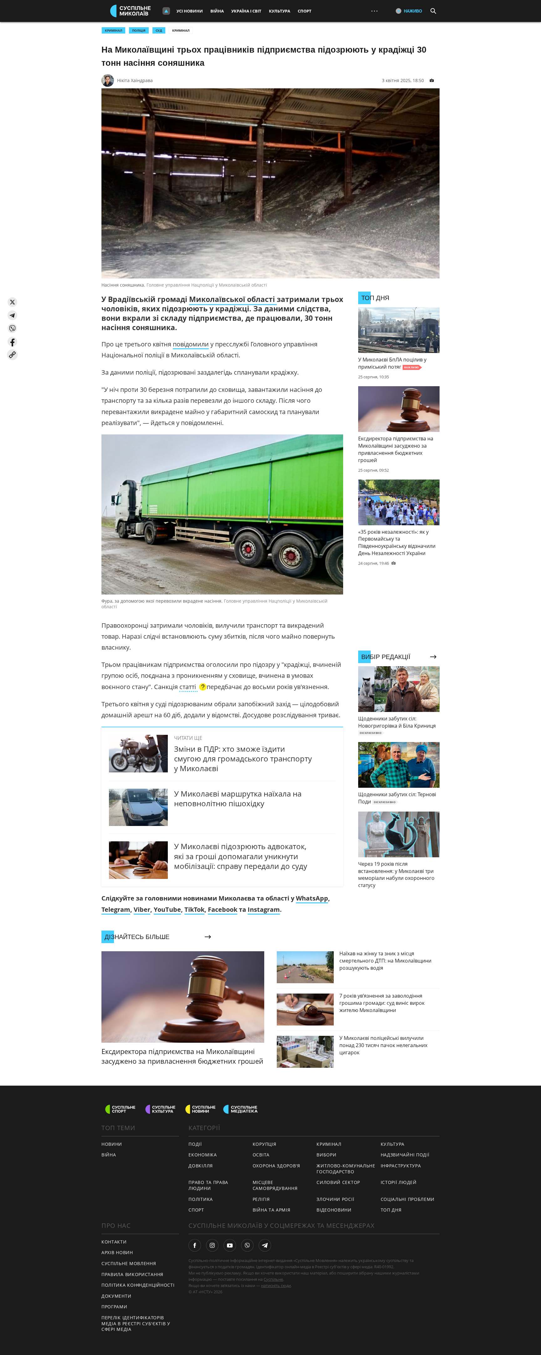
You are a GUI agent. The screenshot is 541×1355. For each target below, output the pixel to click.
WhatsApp (312, 898)
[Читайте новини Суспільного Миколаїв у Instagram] (212, 1245)
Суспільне (273, 1279)
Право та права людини (208, 1185)
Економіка (202, 1155)
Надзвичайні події (405, 1155)
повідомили (191, 344)
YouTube (167, 909)
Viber (142, 909)
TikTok (194, 909)
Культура (279, 11)
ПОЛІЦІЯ (139, 30)
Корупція (264, 1144)
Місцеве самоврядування (275, 1185)
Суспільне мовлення (128, 1263)
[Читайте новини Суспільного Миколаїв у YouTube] (230, 1245)
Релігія (261, 1199)
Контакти (114, 1242)
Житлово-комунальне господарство (346, 1169)
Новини (111, 1144)
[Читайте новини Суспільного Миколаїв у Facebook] (194, 1245)
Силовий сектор (338, 1182)
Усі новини (190, 11)
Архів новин (117, 1252)
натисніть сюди (276, 1285)
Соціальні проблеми (408, 1199)
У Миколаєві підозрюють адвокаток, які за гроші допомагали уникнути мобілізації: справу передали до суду (240, 856)
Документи (116, 1296)
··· (374, 11)
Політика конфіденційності (138, 1285)
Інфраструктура (401, 1166)
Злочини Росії (335, 1199)
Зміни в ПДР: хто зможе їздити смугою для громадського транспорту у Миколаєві (243, 758)
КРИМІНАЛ (113, 30)
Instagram (264, 909)
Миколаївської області (233, 299)
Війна (217, 11)
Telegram (115, 909)
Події (195, 1144)
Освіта (261, 1155)
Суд (159, 30)
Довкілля (200, 1166)
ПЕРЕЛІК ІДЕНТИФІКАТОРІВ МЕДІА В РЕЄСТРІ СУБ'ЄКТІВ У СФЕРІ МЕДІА (135, 1323)
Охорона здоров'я (276, 1166)
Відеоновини (334, 1210)
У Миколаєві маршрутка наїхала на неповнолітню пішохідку (237, 798)
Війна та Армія (272, 1210)
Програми (114, 1307)
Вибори (326, 1155)
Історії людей (399, 1182)
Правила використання (132, 1274)
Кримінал (180, 30)
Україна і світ (246, 11)
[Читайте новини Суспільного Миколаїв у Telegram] (265, 1245)
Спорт (305, 11)
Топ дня (391, 1210)
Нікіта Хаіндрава (135, 80)
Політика (200, 1199)
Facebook (222, 909)
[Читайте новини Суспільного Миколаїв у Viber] (247, 1245)
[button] (12, 302)
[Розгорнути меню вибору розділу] (166, 11)
